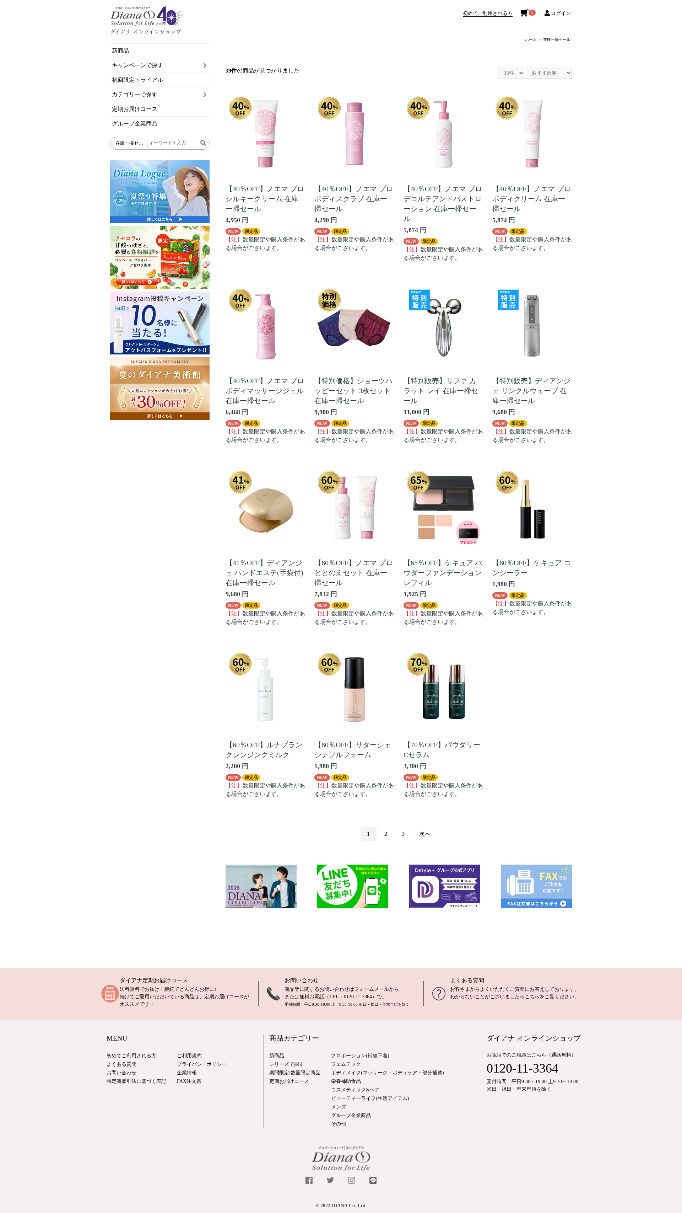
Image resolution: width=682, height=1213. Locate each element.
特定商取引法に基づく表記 (136, 1081)
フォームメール (371, 989)
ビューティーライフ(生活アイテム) (370, 1098)
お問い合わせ (302, 980)
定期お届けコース (134, 109)
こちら (532, 996)
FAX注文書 (189, 1081)
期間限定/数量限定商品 (294, 1072)
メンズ (338, 1107)
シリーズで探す (286, 1064)
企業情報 (187, 1072)
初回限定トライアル (137, 80)
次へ (425, 834)
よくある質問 (467, 980)
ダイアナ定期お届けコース (154, 980)
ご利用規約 (189, 1055)
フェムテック (346, 1064)
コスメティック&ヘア (355, 1089)
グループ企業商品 (134, 124)
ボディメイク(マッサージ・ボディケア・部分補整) (387, 1072)
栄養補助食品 (346, 1081)
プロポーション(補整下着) (360, 1055)
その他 (338, 1124)
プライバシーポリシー (202, 1064)
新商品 (120, 51)
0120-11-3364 (358, 996)
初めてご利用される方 (488, 13)
